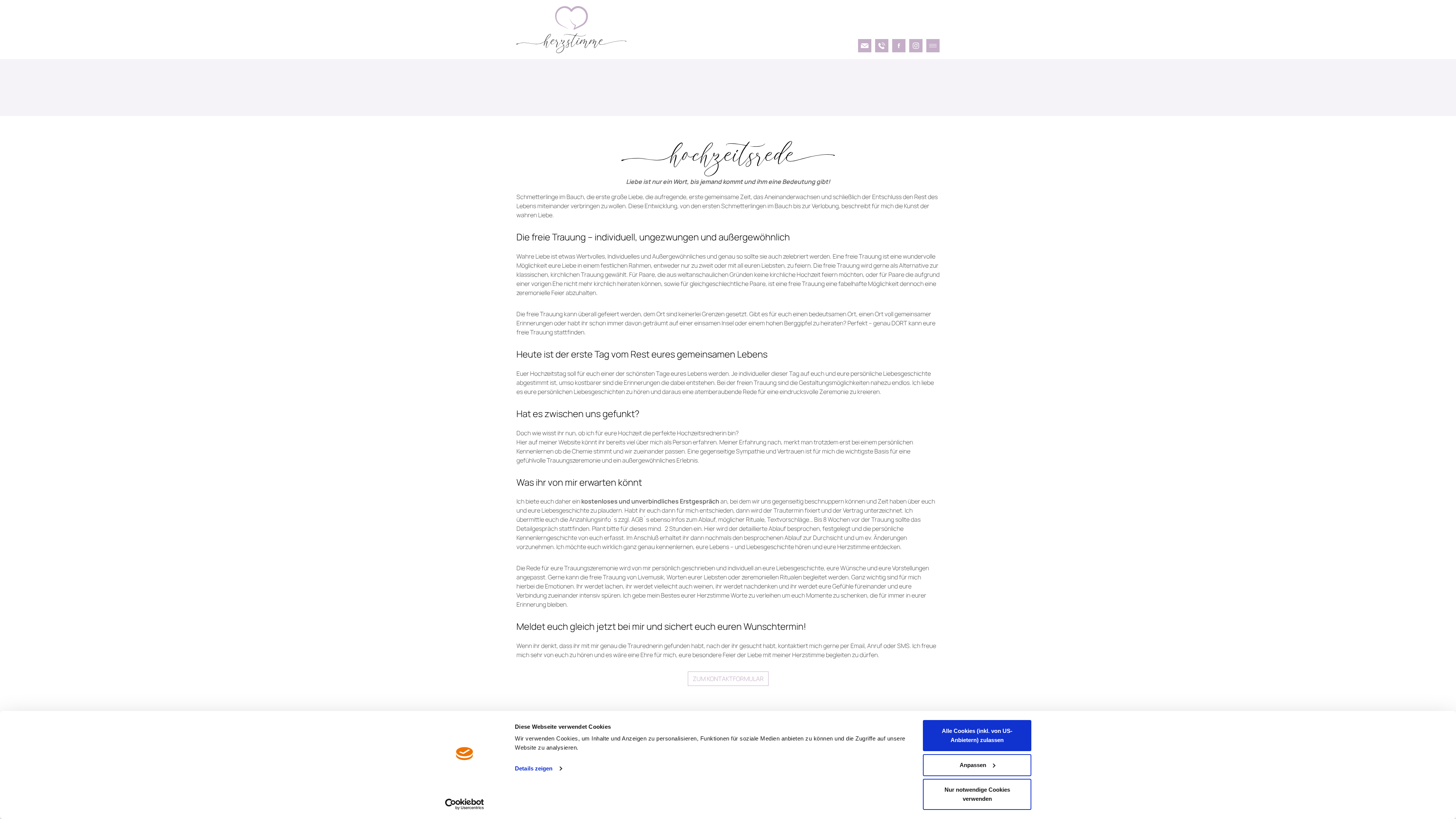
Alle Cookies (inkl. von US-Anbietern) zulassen (977, 735)
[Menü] (933, 45)
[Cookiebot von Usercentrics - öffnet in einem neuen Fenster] (464, 804)
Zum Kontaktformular (728, 679)
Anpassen (973, 765)
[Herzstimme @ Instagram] (916, 45)
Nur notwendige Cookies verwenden (977, 794)
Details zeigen (533, 768)
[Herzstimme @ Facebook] (898, 45)
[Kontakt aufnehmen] (864, 45)
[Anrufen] (881, 45)
